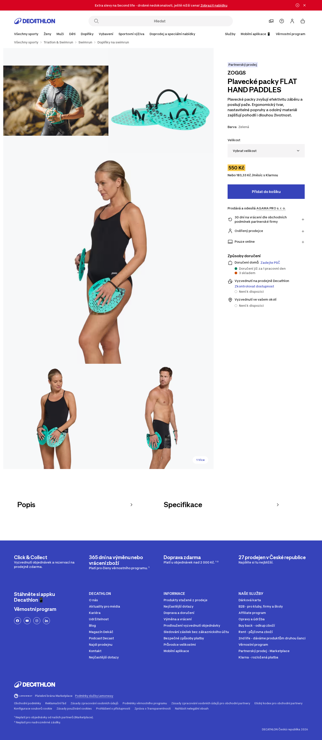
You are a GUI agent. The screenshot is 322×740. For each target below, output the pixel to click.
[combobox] (266, 150)
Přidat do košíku (266, 191)
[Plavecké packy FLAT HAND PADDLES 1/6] (161, 100)
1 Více (200, 460)
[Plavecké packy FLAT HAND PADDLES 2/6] (55, 100)
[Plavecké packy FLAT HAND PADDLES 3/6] (108, 258)
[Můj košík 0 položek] (302, 21)
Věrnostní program (290, 34)
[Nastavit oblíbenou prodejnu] (271, 21)
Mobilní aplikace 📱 (256, 34)
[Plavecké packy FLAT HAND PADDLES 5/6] (161, 416)
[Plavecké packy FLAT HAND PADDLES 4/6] (55, 416)
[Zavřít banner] (304, 5)
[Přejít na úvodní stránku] (34, 21)
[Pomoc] (281, 21)
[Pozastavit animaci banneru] (297, 5)
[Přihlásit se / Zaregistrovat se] (292, 21)
